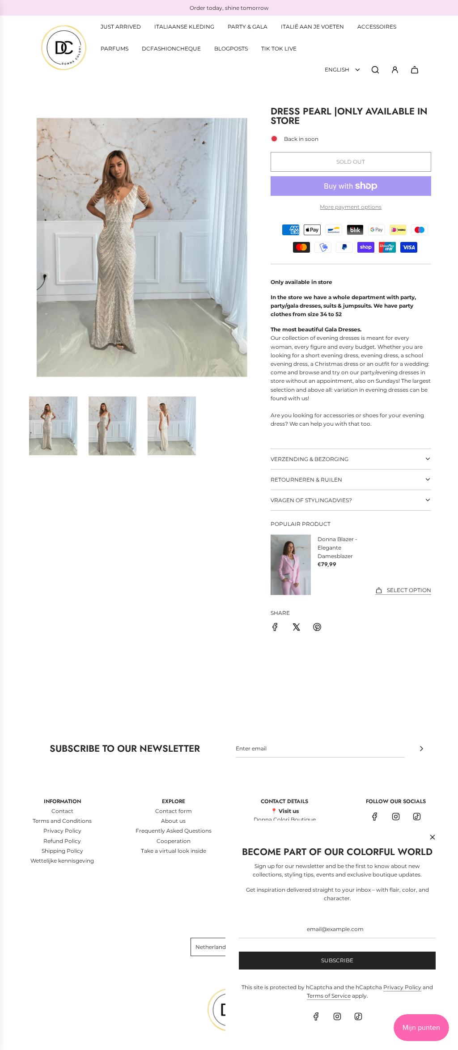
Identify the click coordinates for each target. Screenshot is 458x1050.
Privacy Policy (402, 987)
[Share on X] (296, 628)
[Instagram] (396, 816)
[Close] (432, 837)
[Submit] (421, 748)
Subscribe (337, 960)
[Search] (375, 70)
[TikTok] (417, 816)
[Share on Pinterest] (317, 628)
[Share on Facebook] (275, 628)
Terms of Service (329, 995)
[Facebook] (375, 816)
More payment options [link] (351, 206)
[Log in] (395, 70)
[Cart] (414, 70)
